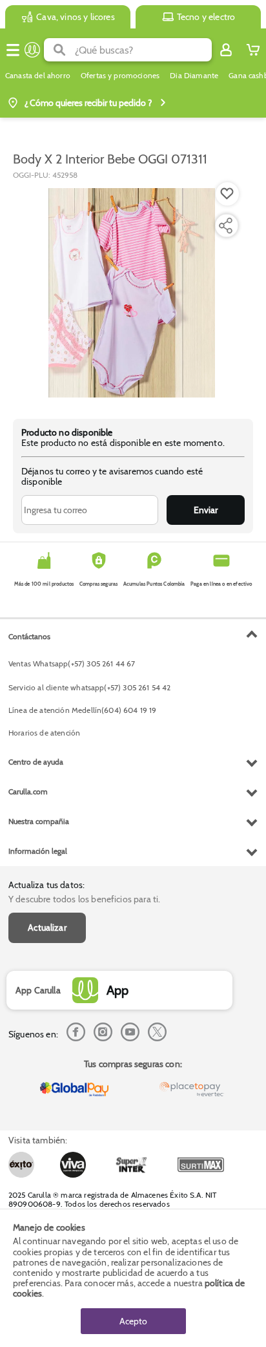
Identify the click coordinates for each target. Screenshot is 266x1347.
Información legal (37, 851)
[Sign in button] (226, 50)
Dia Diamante (194, 75)
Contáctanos (29, 636)
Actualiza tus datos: (46, 885)
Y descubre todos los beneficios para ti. (84, 899)
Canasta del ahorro (37, 75)
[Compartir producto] (225, 225)
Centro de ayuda (35, 762)
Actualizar (47, 927)
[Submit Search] (59, 50)
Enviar (206, 510)
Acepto (133, 1321)
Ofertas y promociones (120, 75)
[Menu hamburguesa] (13, 50)
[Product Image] (131, 293)
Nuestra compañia (38, 821)
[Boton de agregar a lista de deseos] (227, 194)
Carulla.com (28, 791)
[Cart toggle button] (253, 50)
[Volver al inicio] (32, 50)
